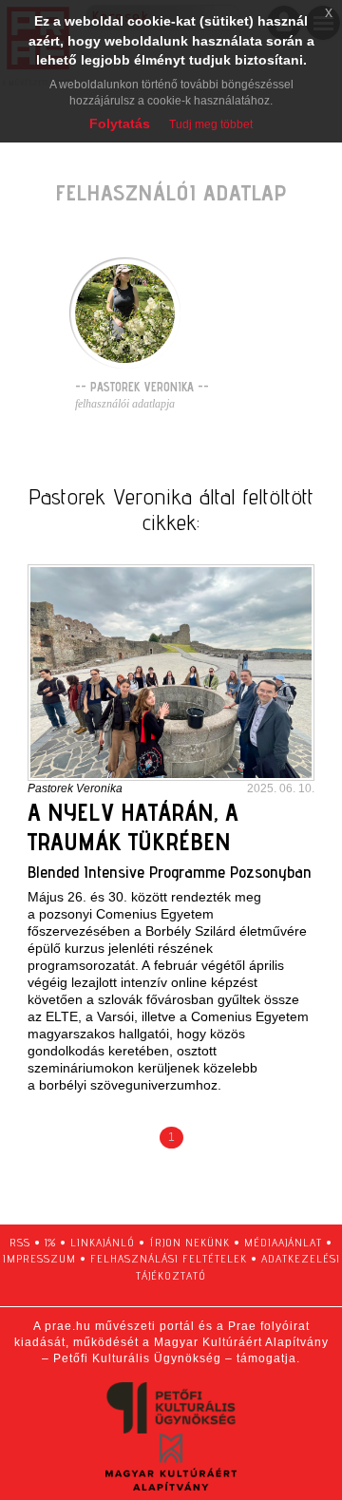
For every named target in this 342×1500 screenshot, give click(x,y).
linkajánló (102, 1242)
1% (50, 1242)
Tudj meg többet (211, 124)
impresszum (39, 1258)
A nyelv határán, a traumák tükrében (133, 826)
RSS (20, 1242)
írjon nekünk (189, 1242)
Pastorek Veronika (75, 788)
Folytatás (119, 123)
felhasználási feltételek (168, 1258)
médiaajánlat (283, 1242)
